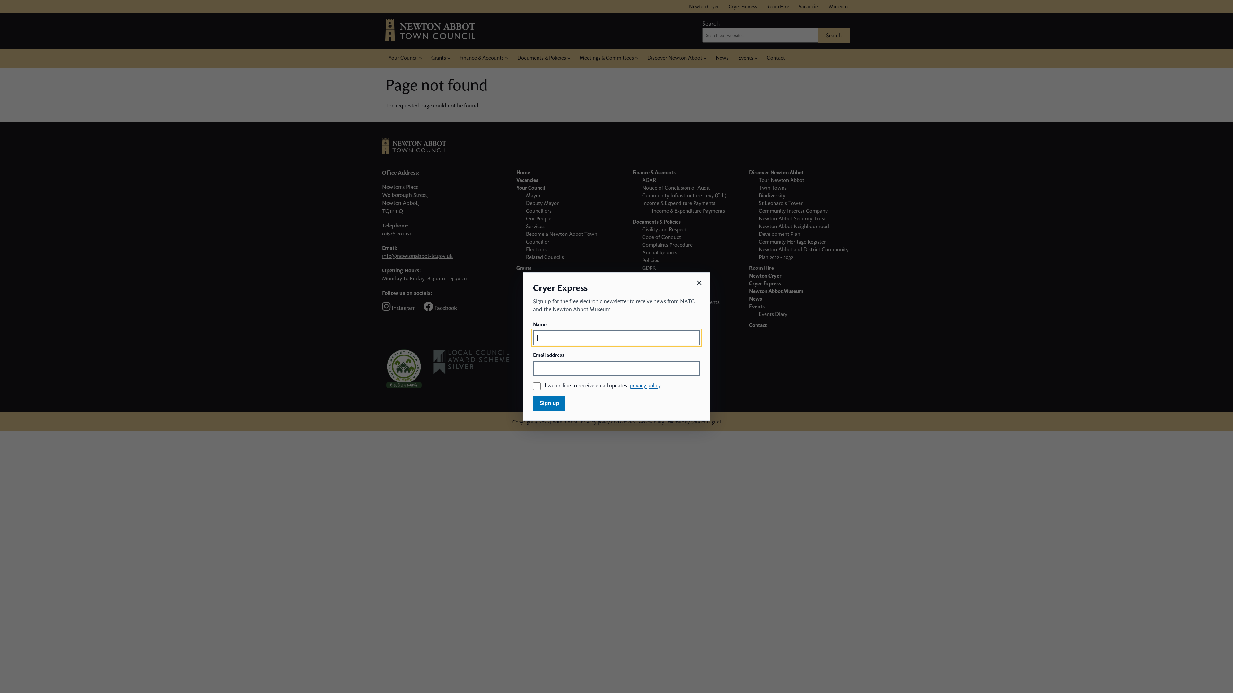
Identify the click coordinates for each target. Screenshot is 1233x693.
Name (540, 324)
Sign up (549, 403)
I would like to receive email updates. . (603, 385)
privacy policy (645, 385)
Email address (548, 354)
